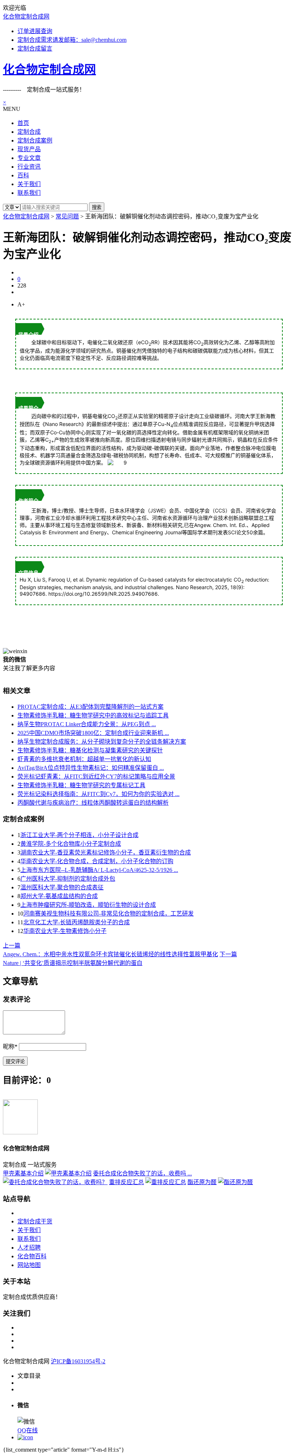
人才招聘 (29, 1247)
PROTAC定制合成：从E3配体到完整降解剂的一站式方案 (90, 707)
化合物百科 (32, 1256)
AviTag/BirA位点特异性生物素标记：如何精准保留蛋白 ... (90, 768)
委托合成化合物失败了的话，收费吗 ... (142, 1173)
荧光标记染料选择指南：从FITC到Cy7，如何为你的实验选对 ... (98, 794)
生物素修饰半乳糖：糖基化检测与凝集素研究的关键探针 (90, 750)
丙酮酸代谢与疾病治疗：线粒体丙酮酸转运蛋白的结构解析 (93, 803)
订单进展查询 (34, 31)
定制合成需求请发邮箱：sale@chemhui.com (71, 40)
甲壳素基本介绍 (23, 1173)
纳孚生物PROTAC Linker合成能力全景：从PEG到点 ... (86, 724)
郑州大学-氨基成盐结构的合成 (59, 896)
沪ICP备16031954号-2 (78, 1361)
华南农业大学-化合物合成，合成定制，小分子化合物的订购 (96, 861)
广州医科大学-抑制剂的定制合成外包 (67, 879)
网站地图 (29, 1265)
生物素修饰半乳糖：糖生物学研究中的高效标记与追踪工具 (93, 715)
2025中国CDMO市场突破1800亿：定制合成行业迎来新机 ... (93, 733)
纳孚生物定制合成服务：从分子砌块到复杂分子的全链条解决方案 (101, 742)
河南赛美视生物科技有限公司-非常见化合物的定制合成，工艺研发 (108, 913)
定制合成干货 (34, 1221)
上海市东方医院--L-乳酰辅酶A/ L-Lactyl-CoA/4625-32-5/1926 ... (99, 870)
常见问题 (67, 216)
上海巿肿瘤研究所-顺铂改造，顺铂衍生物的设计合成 (88, 905)
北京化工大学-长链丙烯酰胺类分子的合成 (76, 922)
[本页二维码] (25, 1437)
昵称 (10, 1046)
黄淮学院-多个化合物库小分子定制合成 (70, 844)
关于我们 (29, 1230)
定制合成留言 (34, 48)
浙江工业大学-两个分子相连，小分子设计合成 (79, 835)
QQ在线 (27, 1430)
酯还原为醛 (202, 1182)
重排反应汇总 (126, 1182)
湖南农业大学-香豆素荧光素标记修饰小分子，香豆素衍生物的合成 (105, 852)
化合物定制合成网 (26, 16)
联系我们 (29, 1239)
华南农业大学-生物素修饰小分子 (64, 931)
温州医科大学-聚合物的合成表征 (62, 887)
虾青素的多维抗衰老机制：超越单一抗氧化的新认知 (84, 759)
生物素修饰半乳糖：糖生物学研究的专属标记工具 (81, 785)
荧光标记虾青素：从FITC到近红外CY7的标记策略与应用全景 (96, 776)
